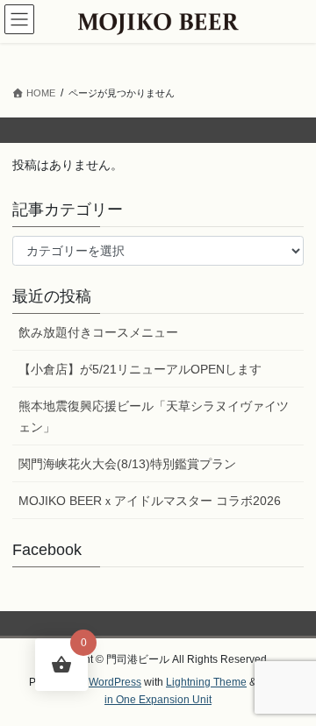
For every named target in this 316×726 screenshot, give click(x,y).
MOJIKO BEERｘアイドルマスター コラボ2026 (149, 501)
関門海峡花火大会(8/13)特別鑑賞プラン (127, 464)
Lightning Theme (206, 682)
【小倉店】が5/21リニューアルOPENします (140, 369)
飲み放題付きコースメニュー (98, 332)
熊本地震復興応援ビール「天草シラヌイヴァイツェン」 (153, 416)
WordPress (115, 682)
